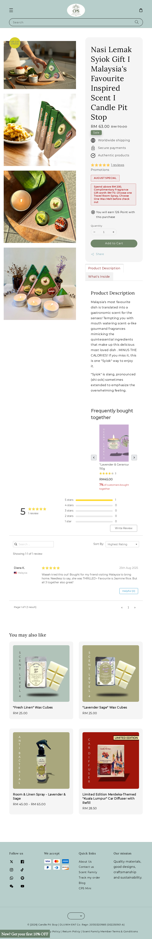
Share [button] (100, 254)
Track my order (89, 877)
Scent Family (88, 872)
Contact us (86, 867)
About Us (85, 861)
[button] (11, 10)
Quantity (96, 225)
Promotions (100, 170)
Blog (82, 883)
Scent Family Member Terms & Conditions (110, 931)
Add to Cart (114, 243)
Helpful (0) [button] (128, 590)
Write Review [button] (123, 528)
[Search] (137, 22)
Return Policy (71, 931)
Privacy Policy (51, 931)
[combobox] (122, 544)
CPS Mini (85, 888)
